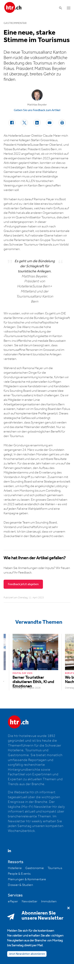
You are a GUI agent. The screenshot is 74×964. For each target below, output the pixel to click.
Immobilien (49, 901)
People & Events (19, 873)
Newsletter (30, 901)
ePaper (13, 901)
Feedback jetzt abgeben (23, 584)
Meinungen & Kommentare (27, 879)
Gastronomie (34, 868)
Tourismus (55, 868)
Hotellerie (15, 868)
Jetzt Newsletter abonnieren (27, 954)
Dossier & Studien (20, 885)
